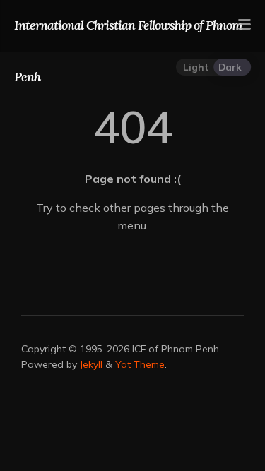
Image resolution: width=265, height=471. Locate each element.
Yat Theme (140, 364)
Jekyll (91, 364)
